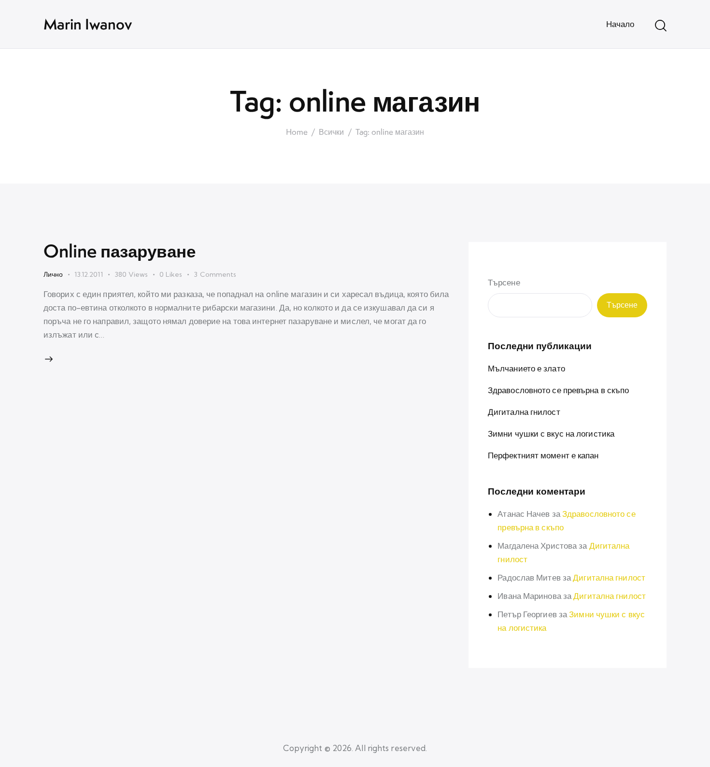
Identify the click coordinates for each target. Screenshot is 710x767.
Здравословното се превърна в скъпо (558, 390)
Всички (331, 132)
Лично (53, 274)
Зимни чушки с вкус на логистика (551, 433)
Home (297, 132)
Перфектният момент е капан (543, 455)
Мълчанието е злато (526, 368)
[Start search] (660, 25)
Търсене (504, 282)
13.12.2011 (88, 274)
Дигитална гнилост (524, 412)
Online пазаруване (119, 251)
